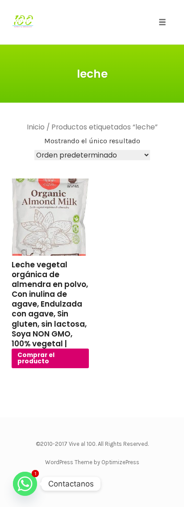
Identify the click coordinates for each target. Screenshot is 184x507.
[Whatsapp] (25, 484)
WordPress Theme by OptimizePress (92, 462)
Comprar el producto (35, 358)
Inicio (36, 127)
